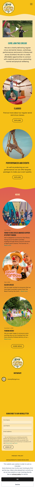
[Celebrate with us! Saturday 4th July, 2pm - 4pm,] (25, 406)
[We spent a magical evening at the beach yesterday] (9, 396)
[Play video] (17, 28)
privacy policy (16, 474)
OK (18, 479)
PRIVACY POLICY (17, 455)
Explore (17, 120)
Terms (16, 443)
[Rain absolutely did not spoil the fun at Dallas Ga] (25, 396)
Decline (17, 484)
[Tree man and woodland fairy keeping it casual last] (25, 387)
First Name (6, 420)
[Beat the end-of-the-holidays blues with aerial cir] (9, 387)
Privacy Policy (9, 443)
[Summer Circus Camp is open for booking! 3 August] (9, 406)
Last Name (6, 425)
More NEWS (17, 346)
